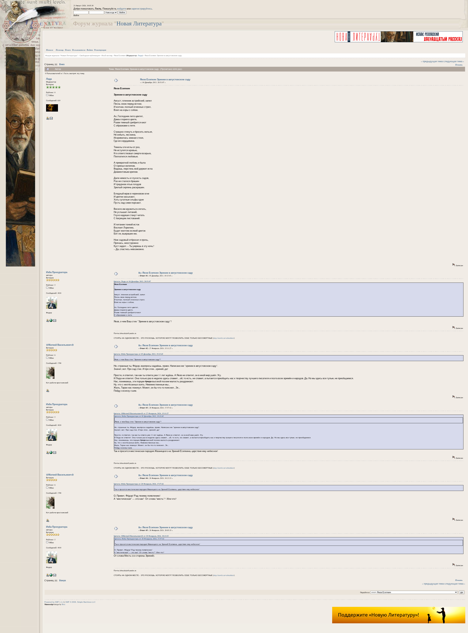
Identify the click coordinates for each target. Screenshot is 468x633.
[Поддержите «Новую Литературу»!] (398, 622)
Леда (140, 55)
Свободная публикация (90, 55)
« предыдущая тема (432, 61)
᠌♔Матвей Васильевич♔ (60, 344)
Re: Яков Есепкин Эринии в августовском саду (165, 272)
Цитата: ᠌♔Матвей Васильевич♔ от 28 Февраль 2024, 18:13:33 (141, 536)
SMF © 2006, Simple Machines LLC (80, 602)
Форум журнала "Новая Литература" (61, 55)
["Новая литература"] (51, 321)
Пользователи (78, 49)
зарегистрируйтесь (141, 8)
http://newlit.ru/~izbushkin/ (224, 338)
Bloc (63, 604)
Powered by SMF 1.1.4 (54, 602)
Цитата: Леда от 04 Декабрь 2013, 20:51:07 (132, 281)
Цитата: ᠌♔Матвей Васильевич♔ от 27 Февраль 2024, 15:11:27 (141, 413)
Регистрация (100, 49)
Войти (90, 49)
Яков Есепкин (120, 55)
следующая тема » (453, 61)
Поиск (68, 49)
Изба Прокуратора (56, 272)
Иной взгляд (106, 55)
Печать (459, 64)
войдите (121, 8)
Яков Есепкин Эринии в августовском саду (163, 55)
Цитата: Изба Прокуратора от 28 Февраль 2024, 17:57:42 (139, 483)
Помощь (60, 49)
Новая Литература (139, 23)
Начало (49, 49)
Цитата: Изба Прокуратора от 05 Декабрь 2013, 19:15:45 (138, 354)
